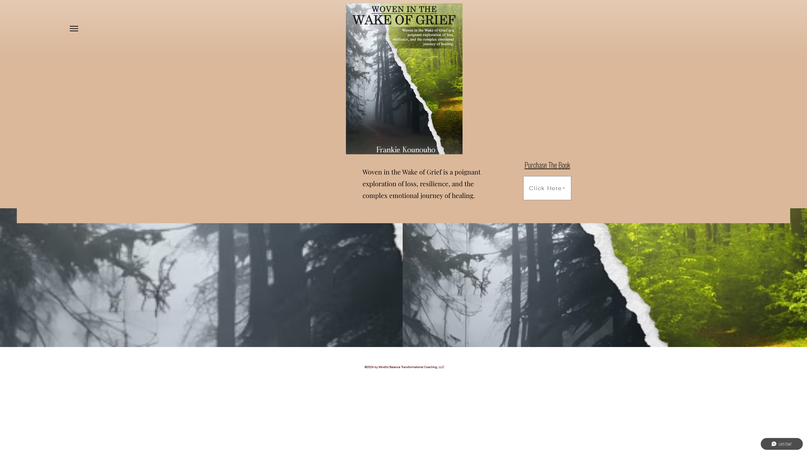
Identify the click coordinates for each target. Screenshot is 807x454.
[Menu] (73, 28)
